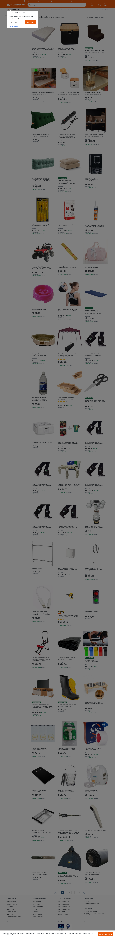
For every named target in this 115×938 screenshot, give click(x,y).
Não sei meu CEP (13, 26)
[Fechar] (36, 12)
